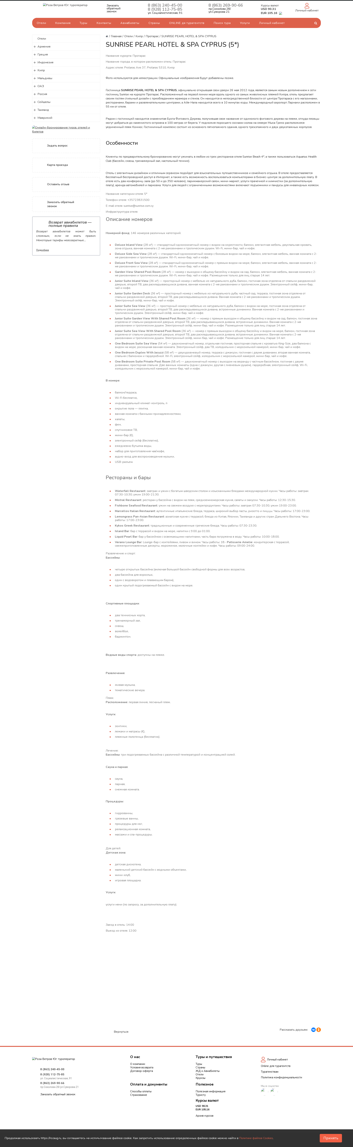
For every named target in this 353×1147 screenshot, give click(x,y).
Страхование (138, 1095)
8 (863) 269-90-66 (225, 5)
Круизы (200, 1078)
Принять (330, 1138)
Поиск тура (222, 23)
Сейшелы (44, 102)
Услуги (245, 23)
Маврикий (45, 118)
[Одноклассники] (318, 1030)
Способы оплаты (140, 1091)
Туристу (201, 1095)
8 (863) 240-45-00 (165, 5)
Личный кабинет (272, 23)
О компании (137, 1064)
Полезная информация (210, 1091)
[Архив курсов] (280, 13)
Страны (154, 23)
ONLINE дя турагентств (186, 23)
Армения (44, 47)
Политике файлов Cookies (256, 1138)
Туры (83, 23)
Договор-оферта (141, 1071)
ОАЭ (41, 86)
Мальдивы (45, 78)
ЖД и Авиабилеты (208, 1071)
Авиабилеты (129, 23)
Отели (41, 23)
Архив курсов (204, 1116)
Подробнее (42, 250)
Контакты (104, 23)
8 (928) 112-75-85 (165, 9)
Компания (62, 23)
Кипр (41, 70)
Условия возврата (141, 1067)
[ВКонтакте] (313, 1030)
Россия (42, 94)
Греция (43, 54)
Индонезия (45, 62)
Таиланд (43, 110)
